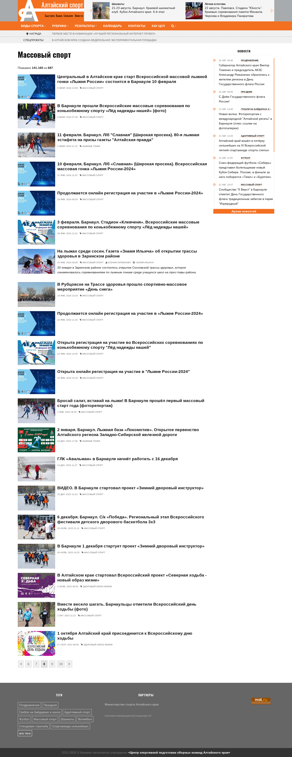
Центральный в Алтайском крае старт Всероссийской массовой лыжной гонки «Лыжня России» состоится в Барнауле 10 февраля (132, 79)
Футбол (24, 719)
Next (272, 11)
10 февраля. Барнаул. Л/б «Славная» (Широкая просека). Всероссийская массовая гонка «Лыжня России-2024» (132, 166)
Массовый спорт (45, 719)
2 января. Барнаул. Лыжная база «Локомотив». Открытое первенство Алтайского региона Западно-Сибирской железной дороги (128, 432)
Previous (90, 11)
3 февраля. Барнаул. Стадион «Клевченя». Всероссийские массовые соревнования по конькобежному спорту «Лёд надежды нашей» (128, 224)
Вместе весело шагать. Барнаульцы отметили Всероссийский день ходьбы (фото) (126, 606)
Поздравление (29, 705)
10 (61, 664)
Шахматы (67, 719)
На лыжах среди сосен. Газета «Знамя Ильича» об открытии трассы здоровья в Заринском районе (127, 253)
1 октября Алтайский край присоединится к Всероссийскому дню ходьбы (124, 635)
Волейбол (85, 719)
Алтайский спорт (62, 4)
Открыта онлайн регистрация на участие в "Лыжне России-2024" (123, 371)
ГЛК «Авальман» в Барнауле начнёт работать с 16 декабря (117, 459)
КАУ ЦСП (158, 26)
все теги (25, 733)
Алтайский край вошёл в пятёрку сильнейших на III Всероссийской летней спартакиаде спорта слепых (244, 145)
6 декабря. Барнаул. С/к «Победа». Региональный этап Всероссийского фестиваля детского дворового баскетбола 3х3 (130, 519)
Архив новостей (244, 211)
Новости (243, 51)
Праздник (50, 705)
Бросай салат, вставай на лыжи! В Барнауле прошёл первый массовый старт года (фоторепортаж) (130, 403)
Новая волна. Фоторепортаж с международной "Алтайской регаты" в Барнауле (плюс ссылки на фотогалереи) (245, 121)
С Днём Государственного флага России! (242, 99)
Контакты (136, 26)
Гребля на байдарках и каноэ (39, 712)
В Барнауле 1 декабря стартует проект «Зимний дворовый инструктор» (131, 546)
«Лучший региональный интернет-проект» (104, 33)
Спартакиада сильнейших (70, 726)
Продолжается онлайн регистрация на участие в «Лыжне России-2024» (130, 193)
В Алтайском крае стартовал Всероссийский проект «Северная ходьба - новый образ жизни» (131, 577)
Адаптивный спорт (77, 712)
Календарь (112, 26)
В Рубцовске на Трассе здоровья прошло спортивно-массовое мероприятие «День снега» (122, 286)
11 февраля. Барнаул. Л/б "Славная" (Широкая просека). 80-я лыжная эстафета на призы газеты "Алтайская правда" (128, 137)
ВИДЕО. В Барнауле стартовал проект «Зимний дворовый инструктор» (130, 488)
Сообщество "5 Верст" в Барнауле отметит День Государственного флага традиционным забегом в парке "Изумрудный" (246, 196)
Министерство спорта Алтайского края (132, 704)
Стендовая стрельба (33, 726)
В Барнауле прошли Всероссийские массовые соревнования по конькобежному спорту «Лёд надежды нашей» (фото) (123, 108)
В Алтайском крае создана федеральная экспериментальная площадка (104, 40)
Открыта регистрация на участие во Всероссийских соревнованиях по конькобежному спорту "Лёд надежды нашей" (130, 345)
